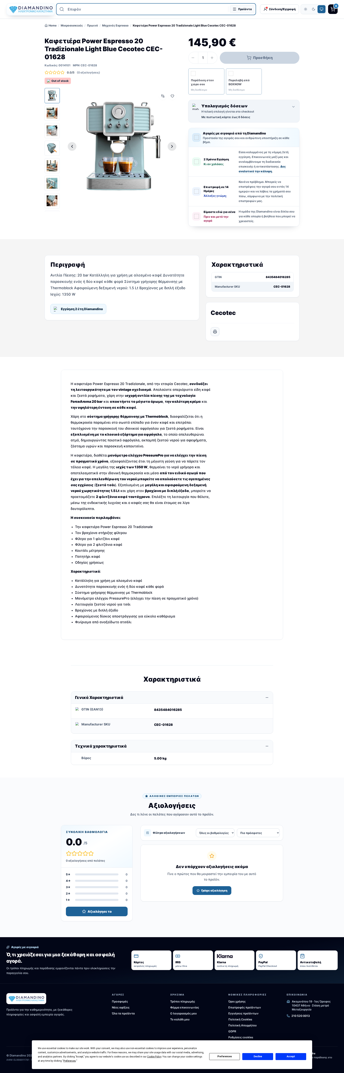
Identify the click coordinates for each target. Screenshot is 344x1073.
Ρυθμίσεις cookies (240, 1037)
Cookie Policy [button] (154, 1056)
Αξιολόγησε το (100, 911)
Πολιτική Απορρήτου (242, 1025)
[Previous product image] (72, 146)
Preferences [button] (69, 1060)
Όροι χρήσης (237, 1001)
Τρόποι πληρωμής (182, 1001)
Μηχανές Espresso (115, 25)
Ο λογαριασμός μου (183, 1013)
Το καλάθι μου (180, 1019)
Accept (291, 1056)
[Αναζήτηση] (62, 9)
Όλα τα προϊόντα (123, 1013)
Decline (258, 1056)
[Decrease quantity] (193, 58)
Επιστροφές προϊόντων (244, 1007)
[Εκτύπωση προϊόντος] (215, 331)
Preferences (224, 1056)
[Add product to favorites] (172, 96)
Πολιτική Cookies (240, 1019)
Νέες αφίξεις (121, 1007)
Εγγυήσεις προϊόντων (243, 1013)
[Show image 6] (52, 183)
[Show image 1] (52, 95)
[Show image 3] (52, 130)
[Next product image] (172, 146)
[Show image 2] (52, 113)
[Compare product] (163, 96)
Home (53, 25)
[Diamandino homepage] (29, 9)
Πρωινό (92, 25)
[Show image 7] (52, 200)
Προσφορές (120, 1001)
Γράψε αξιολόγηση (214, 890)
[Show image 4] (52, 148)
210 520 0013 (300, 1015)
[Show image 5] (52, 165)
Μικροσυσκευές (72, 25)
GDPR (232, 1031)
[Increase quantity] (212, 58)
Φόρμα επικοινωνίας (184, 1007)
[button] (206, 81)
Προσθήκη (263, 58)
